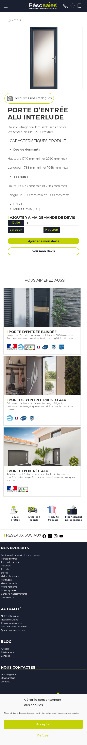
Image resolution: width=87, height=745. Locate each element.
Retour (16, 20)
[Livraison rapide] (32, 508)
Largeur (16, 229)
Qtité (16, 222)
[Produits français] (51, 508)
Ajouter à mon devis (43, 241)
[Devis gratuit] (13, 508)
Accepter (43, 724)
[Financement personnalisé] (72, 508)
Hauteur (51, 229)
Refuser (43, 735)
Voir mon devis (43, 251)
